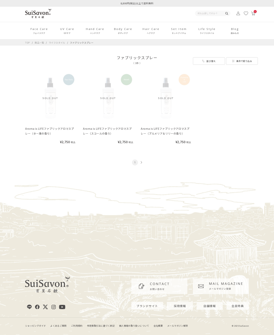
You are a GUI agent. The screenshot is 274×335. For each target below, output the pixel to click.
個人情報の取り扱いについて (134, 325)
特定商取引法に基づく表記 (101, 325)
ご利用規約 (77, 325)
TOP (27, 42)
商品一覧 (39, 42)
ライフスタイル (57, 42)
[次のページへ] (141, 162)
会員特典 (238, 306)
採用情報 (180, 306)
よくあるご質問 (58, 325)
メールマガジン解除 (177, 325)
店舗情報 (210, 306)
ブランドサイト (147, 306)
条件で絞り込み (244, 61)
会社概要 (158, 325)
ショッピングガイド (35, 325)
